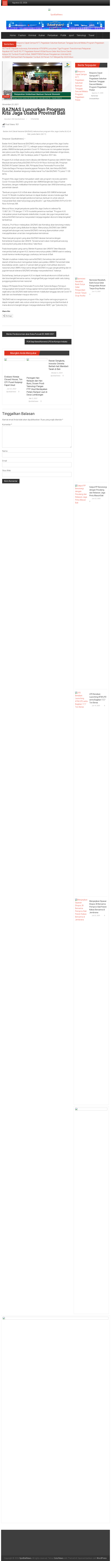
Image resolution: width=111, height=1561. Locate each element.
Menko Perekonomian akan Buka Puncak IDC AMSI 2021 (30, 334)
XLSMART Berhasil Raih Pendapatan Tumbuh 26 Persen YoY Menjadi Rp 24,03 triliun (37, 57)
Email (4, 461)
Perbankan (53, 35)
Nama (4, 451)
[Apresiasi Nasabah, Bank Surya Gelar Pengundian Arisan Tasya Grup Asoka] (81, 378)
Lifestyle (6, 97)
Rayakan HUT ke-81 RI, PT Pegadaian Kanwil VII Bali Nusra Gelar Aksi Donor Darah (37, 51)
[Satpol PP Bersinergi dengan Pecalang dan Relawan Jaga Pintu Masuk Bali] (81, 586)
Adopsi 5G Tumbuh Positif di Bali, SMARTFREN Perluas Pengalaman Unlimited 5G (36, 54)
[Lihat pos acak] (106, 35)
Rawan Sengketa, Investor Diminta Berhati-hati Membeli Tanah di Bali (58, 364)
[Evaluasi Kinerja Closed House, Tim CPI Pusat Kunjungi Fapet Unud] (14, 366)
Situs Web (6, 470)
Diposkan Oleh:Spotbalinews (14, 119)
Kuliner (42, 35)
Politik (63, 35)
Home (13, 35)
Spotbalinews (11, 392)
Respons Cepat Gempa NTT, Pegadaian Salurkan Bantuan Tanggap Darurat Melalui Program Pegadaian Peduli (98, 81)
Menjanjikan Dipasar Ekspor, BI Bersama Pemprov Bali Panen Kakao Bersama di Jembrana (98, 907)
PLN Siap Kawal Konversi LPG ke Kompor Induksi (47, 342)
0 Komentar (34, 119)
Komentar (7, 424)
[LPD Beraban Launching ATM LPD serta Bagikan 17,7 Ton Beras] (81, 793)
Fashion (22, 35)
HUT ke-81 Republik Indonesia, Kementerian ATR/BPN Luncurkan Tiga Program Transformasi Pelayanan (46, 48)
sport (71, 35)
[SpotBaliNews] (5, 35)
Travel (91, 35)
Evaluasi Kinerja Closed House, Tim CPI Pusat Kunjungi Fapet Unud (13, 380)
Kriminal (32, 35)
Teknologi (81, 35)
